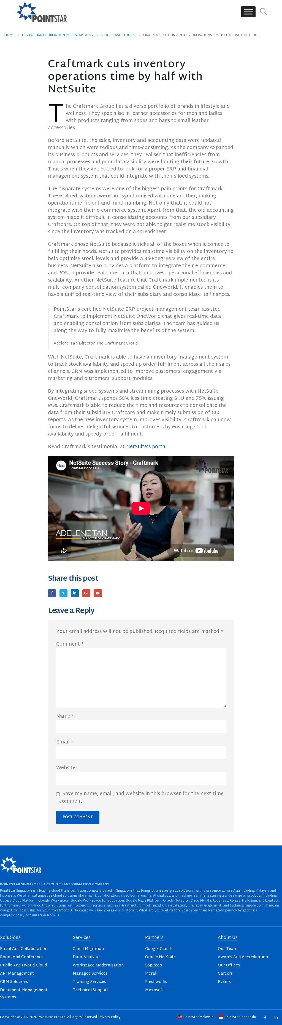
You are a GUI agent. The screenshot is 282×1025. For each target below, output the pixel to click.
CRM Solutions (14, 982)
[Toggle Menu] (248, 12)
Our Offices (229, 965)
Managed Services (90, 973)
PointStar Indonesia (240, 1017)
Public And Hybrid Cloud (23, 965)
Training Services (89, 982)
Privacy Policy (110, 1017)
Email (98, 593)
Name (65, 716)
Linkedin (276, 1017)
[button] (263, 12)
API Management (17, 973)
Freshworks (156, 982)
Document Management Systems (23, 994)
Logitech (153, 965)
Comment (70, 644)
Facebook (52, 593)
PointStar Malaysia (198, 1017)
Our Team (227, 949)
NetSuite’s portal (146, 446)
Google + (86, 593)
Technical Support (90, 990)
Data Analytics (87, 957)
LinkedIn (75, 593)
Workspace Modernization (98, 965)
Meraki (151, 973)
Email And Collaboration (23, 949)
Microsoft (154, 990)
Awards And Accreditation (243, 957)
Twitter (63, 593)
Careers (225, 973)
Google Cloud (158, 949)
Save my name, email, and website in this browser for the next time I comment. (140, 797)
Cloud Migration (88, 949)
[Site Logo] (41, 12)
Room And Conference (22, 957)
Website (65, 768)
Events (224, 982)
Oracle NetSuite (160, 957)
